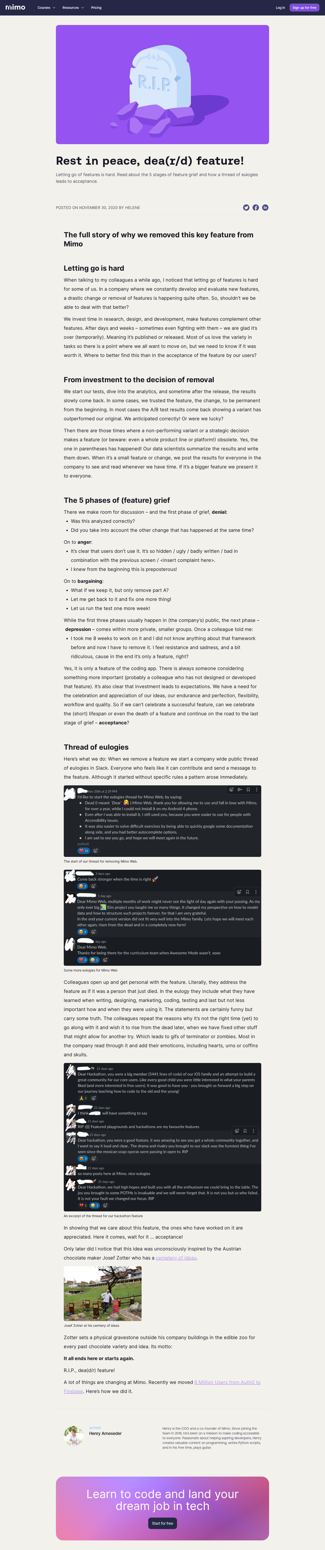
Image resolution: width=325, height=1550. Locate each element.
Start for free (162, 1523)
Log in (280, 8)
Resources (71, 8)
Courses (44, 8)
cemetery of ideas (176, 1258)
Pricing (96, 8)
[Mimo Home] (15, 7)
